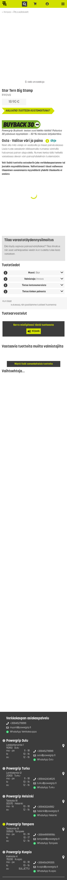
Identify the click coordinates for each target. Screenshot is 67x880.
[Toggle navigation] (63, 4)
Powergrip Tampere (20, 824)
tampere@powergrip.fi (48, 839)
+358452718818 (18, 723)
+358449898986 (46, 835)
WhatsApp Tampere (47, 843)
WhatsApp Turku (46, 787)
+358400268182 (45, 807)
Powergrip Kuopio (19, 852)
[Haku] (24, 4)
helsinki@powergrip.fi (48, 811)
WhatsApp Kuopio (46, 871)
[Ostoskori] (35, 4)
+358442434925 (46, 779)
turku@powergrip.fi (47, 783)
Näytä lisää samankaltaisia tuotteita (33, 364)
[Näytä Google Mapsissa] (63, 746)
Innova (8, 12)
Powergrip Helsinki (20, 796)
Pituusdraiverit (21, 12)
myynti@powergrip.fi (20, 727)
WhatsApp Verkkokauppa (23, 732)
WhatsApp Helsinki (47, 815)
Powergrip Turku (18, 769)
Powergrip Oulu (17, 741)
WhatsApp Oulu (45, 759)
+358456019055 (45, 863)
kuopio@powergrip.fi (47, 867)
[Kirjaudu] (47, 4)
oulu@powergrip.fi (46, 755)
